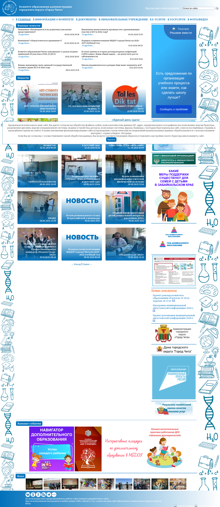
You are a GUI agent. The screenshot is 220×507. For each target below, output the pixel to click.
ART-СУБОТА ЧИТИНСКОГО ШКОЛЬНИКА (40, 107)
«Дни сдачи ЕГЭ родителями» (126, 145)
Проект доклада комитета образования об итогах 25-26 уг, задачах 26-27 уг (171, 298)
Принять (111, 139)
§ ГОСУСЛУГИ (176, 19)
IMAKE (52, 218)
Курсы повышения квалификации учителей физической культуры (129, 179)
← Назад (76, 264)
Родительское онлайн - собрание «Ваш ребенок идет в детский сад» (82, 179)
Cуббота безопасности (42, 181)
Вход (28, 503)
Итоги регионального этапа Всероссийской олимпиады (83, 217)
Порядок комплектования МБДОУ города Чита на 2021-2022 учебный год (83, 252)
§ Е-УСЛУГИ (157, 19)
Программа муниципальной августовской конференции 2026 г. (173, 306)
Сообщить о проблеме (174, 109)
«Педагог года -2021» (131, 254)
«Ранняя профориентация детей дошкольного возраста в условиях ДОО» (126, 215)
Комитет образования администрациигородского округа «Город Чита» (45, 8)
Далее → (87, 264)
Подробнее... (24, 35)
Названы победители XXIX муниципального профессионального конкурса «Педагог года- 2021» (40, 249)
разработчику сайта (98, 498)
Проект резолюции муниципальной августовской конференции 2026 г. (174, 316)
